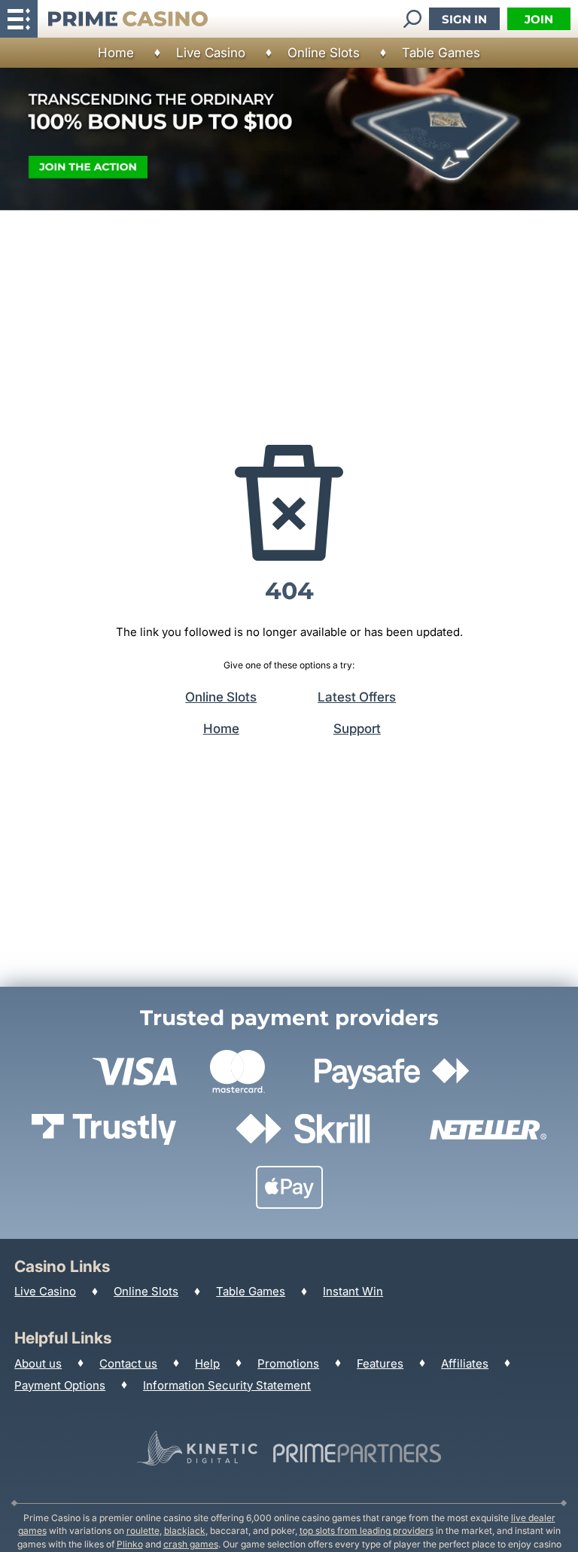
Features (380, 1363)
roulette (143, 1530)
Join (539, 19)
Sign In (464, 19)
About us (38, 1363)
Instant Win (353, 1291)
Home (116, 52)
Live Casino (210, 52)
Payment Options (59, 1385)
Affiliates (464, 1363)
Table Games (441, 52)
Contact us (128, 1363)
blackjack (184, 1530)
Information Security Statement (227, 1385)
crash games (190, 1544)
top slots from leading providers (367, 1530)
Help (207, 1363)
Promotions (288, 1363)
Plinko (130, 1544)
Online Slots (323, 52)
